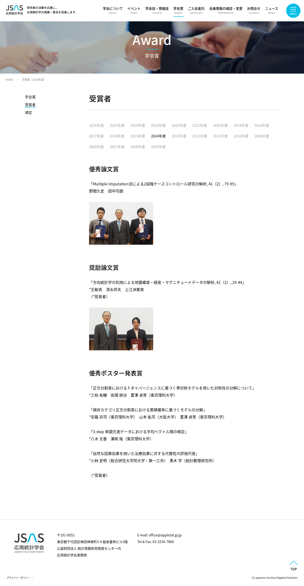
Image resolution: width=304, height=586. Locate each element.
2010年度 (241, 135)
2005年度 (158, 146)
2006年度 (137, 146)
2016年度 (117, 135)
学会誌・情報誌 (157, 10)
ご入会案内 (196, 10)
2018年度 (261, 125)
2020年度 (220, 125)
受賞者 (30, 104)
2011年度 (220, 135)
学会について (113, 10)
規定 (28, 112)
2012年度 (199, 135)
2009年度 (261, 135)
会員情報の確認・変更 (225, 10)
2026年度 (96, 125)
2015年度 (137, 135)
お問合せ (253, 10)
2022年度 (179, 125)
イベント (134, 10)
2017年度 (96, 135)
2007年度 (117, 146)
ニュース (271, 10)
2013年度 (179, 135)
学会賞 (178, 10)
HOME (9, 79)
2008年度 (96, 146)
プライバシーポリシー (18, 577)
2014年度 (158, 135)
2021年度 (199, 125)
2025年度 (117, 125)
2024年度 (137, 125)
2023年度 (158, 125)
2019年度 (241, 125)
